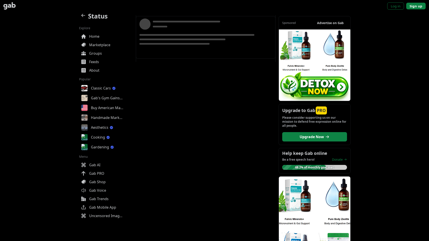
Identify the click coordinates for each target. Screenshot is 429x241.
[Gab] (9, 6)
